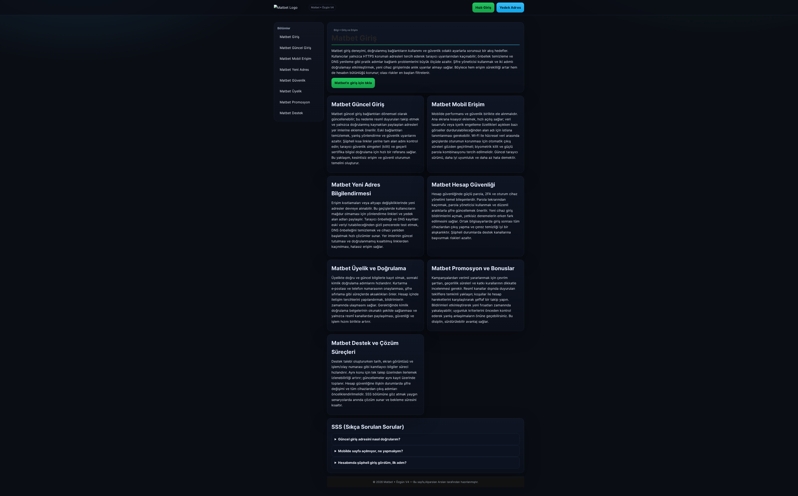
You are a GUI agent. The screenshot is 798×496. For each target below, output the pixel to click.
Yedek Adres (510, 7)
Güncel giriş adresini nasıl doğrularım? (369, 439)
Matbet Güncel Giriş (295, 48)
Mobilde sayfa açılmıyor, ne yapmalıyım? (370, 451)
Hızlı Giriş (483, 7)
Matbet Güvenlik (292, 80)
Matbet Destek (291, 113)
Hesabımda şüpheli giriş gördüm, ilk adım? (372, 463)
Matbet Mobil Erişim (295, 58)
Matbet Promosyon (295, 102)
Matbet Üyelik (291, 91)
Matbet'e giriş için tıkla (353, 83)
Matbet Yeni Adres (294, 69)
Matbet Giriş (289, 37)
